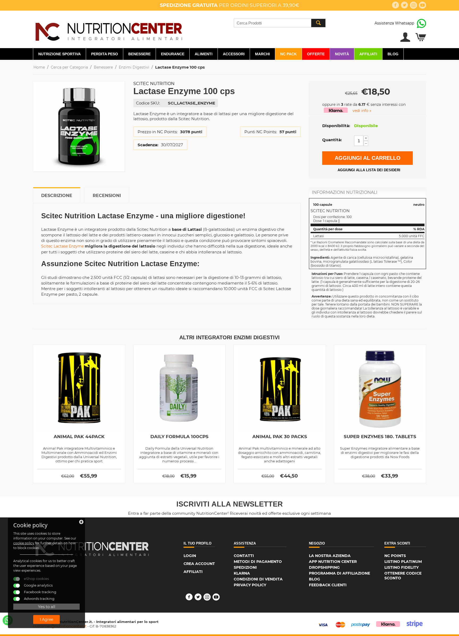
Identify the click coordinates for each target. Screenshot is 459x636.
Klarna (242, 573)
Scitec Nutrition (154, 83)
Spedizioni (245, 567)
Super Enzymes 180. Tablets (380, 436)
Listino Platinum (403, 561)
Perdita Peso (104, 54)
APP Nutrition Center (333, 561)
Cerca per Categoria (69, 67)
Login (190, 555)
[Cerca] (318, 23)
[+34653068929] (8, 620)
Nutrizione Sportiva (59, 54)
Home (39, 67)
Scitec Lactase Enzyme (62, 246)
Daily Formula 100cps (179, 436)
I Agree (46, 619)
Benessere (139, 54)
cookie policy (23, 543)
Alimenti (203, 54)
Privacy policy (250, 585)
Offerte (316, 54)
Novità (342, 54)
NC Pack (288, 54)
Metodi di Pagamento (258, 561)
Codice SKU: (148, 103)
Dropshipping (324, 567)
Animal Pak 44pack (79, 436)
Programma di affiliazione (339, 573)
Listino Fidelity (401, 567)
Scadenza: (148, 144)
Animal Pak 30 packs (279, 436)
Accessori (234, 54)
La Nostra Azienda (330, 555)
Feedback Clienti (328, 585)
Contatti (244, 555)
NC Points (395, 555)
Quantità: (332, 139)
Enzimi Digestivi (134, 67)
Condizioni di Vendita (258, 579)
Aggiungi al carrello (368, 158)
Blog (393, 54)
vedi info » (361, 110)
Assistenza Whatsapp (394, 23)
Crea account (199, 563)
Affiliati (368, 54)
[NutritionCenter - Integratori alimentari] (108, 30)
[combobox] (280, 23)
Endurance (172, 54)
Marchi (262, 54)
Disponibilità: (336, 125)
